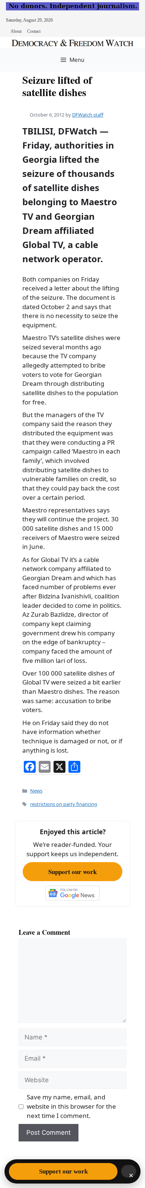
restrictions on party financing (63, 804)
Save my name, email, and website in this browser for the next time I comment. (71, 1106)
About (16, 31)
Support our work (72, 871)
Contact (34, 31)
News (36, 790)
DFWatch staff (87, 114)
